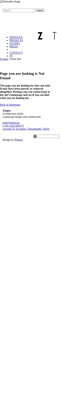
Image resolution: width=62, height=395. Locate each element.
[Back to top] (3, 5)
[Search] (4, 19)
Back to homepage (10, 104)
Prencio (18, 139)
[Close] (1, 13)
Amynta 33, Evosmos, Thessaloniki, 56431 (26, 128)
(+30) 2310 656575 (13, 125)
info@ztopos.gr (11, 122)
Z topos (4, 58)
